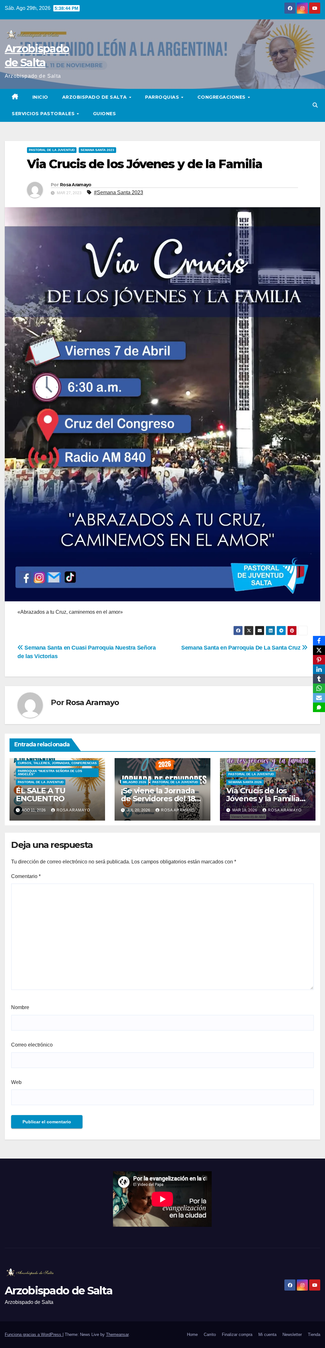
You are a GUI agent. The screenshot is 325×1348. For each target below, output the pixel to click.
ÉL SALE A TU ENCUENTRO (40, 794)
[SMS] (319, 707)
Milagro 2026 (134, 782)
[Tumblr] (319, 679)
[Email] (319, 698)
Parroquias (163, 97)
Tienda (314, 1334)
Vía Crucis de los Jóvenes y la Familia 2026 (263, 798)
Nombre (20, 1007)
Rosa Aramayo (75, 185)
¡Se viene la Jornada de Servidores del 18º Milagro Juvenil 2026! (160, 798)
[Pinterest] (319, 659)
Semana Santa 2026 (245, 782)
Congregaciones (222, 97)
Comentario (26, 876)
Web (16, 1082)
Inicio (40, 97)
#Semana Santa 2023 (118, 192)
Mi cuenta (267, 1334)
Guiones (104, 113)
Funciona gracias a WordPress (34, 1334)
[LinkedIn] (319, 669)
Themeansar (117, 1334)
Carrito (210, 1334)
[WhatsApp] (319, 688)
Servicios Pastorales (44, 113)
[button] (315, 105)
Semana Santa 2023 (97, 150)
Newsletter (292, 1334)
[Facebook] (319, 640)
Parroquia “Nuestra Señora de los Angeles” (50, 772)
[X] (319, 650)
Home (192, 1334)
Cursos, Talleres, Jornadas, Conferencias (57, 763)
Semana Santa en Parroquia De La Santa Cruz (241, 647)
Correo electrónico (32, 1044)
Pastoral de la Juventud (52, 150)
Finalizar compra (237, 1334)
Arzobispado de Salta (95, 97)
